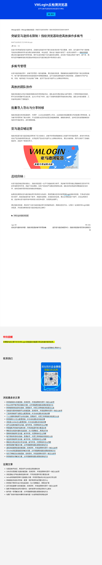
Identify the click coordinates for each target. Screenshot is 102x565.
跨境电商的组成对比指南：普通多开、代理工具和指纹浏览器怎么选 (30, 408)
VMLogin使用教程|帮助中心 (51, 348)
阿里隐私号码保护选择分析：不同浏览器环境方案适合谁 (26, 428)
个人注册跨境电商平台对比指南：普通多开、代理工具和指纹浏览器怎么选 (32, 416)
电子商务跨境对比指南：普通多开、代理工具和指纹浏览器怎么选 (29, 436)
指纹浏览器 (84, 52)
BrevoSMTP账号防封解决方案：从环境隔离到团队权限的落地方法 (29, 405)
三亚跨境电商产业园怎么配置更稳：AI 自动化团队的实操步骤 (28, 413)
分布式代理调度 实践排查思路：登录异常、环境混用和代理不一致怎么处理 (32, 471)
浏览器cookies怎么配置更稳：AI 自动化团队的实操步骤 (26, 422)
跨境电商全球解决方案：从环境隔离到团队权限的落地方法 (27, 456)
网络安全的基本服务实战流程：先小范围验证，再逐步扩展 (27, 431)
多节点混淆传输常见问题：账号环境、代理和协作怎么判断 (27, 425)
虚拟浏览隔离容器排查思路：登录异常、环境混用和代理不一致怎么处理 (31, 448)
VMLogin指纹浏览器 (27, 30)
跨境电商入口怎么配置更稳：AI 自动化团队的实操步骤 (25, 419)
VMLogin (29, 42)
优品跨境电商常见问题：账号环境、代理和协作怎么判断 (26, 439)
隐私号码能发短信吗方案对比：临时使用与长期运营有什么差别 (28, 489)
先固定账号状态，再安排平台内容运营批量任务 (23, 469)
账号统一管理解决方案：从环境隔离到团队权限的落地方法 (27, 491)
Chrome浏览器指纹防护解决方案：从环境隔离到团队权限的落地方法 (30, 451)
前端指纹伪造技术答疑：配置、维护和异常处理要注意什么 (27, 480)
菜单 (52, 14)
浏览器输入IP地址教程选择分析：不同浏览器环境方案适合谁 (27, 474)
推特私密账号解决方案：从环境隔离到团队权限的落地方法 (27, 445)
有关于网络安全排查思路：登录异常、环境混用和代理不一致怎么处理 (31, 453)
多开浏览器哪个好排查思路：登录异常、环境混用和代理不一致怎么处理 (31, 486)
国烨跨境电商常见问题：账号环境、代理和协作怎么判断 (26, 433)
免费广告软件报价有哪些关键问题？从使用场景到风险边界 (27, 494)
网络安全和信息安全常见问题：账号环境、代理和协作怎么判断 (28, 442)
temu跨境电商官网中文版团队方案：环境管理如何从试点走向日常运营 (31, 477)
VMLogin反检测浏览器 (51, 4)
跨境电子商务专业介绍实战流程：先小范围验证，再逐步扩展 (27, 483)
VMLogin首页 (15, 30)
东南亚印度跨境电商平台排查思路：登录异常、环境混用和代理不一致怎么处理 (34, 410)
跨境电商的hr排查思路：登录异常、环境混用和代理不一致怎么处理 (30, 402)
